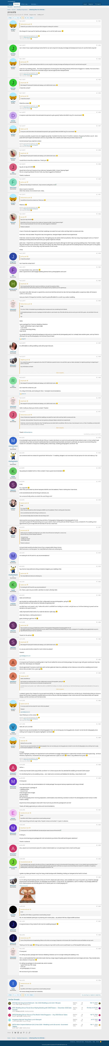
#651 (99, 21)
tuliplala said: (24, 676)
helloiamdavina (28, 432)
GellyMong (11, 14)
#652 (99, 45)
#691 (99, 809)
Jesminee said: (24, 530)
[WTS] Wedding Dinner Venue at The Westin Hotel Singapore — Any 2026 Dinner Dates (39, 1015)
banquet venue (32, 14)
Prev (10, 18)
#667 (99, 343)
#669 (99, 377)
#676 (99, 500)
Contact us (72, 1041)
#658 (99, 150)
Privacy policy (88, 1041)
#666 (99, 300)
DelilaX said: (23, 129)
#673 (99, 452)
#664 (99, 267)
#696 (99, 906)
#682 (99, 622)
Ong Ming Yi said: (25, 828)
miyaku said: (23, 584)
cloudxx (14, 1004)
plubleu (14, 1028)
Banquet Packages (27, 1021)
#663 (99, 253)
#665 (99, 280)
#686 (99, 700)
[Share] (97, 21)
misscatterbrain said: (25, 862)
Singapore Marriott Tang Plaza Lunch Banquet (26, 1019)
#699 (99, 948)
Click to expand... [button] (60, 372)
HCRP (96, 1021)
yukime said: (23, 182)
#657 (99, 126)
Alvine (13, 1011)
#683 (99, 639)
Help (94, 1041)
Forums (16, 4)
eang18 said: (23, 82)
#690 (99, 778)
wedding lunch (40, 14)
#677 (99, 527)
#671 (99, 411)
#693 (99, 845)
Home (10, 4)
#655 (99, 93)
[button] (29, 4)
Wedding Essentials (29, 1011)
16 (27, 18)
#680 (99, 581)
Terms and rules (80, 1041)
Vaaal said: (23, 740)
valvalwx (14, 1021)
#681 (99, 595)
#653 (99, 58)
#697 (99, 921)
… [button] (15, 18)
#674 (99, 468)
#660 (99, 179)
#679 (99, 566)
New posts (9, 7)
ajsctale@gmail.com (24, 656)
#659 (99, 164)
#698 (99, 934)
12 (17, 18)
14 (22, 18)
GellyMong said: (24, 359)
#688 (99, 737)
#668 (99, 356)
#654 (99, 79)
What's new (24, 4)
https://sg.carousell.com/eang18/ (31, 37)
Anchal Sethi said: (25, 938)
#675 (99, 481)
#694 (99, 859)
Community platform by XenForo (54, 1044)
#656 (99, 112)
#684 (99, 659)
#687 (99, 724)
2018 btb (26, 14)
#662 (99, 214)
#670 (99, 398)
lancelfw (14, 1016)
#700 (99, 980)
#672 (99, 437)
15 (25, 18)
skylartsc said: (24, 503)
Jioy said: (23, 217)
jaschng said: (24, 62)
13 (20, 18)
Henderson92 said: (25, 813)
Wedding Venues (26, 1004)
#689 (99, 764)
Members (33, 4)
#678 (99, 552)
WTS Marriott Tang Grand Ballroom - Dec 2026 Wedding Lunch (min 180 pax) (36, 1003)
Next (31, 18)
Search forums (17, 7)
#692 (99, 824)
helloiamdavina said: (25, 24)
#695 (99, 877)
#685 (99, 673)
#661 (99, 194)
